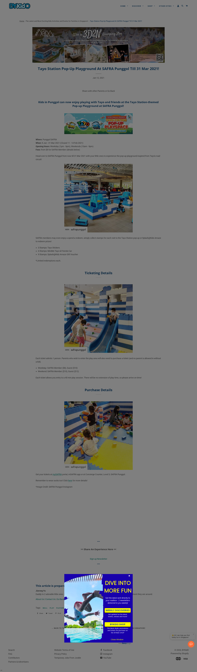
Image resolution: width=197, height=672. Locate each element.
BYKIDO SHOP (117, 624)
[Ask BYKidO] (191, 644)
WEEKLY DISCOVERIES (118, 610)
